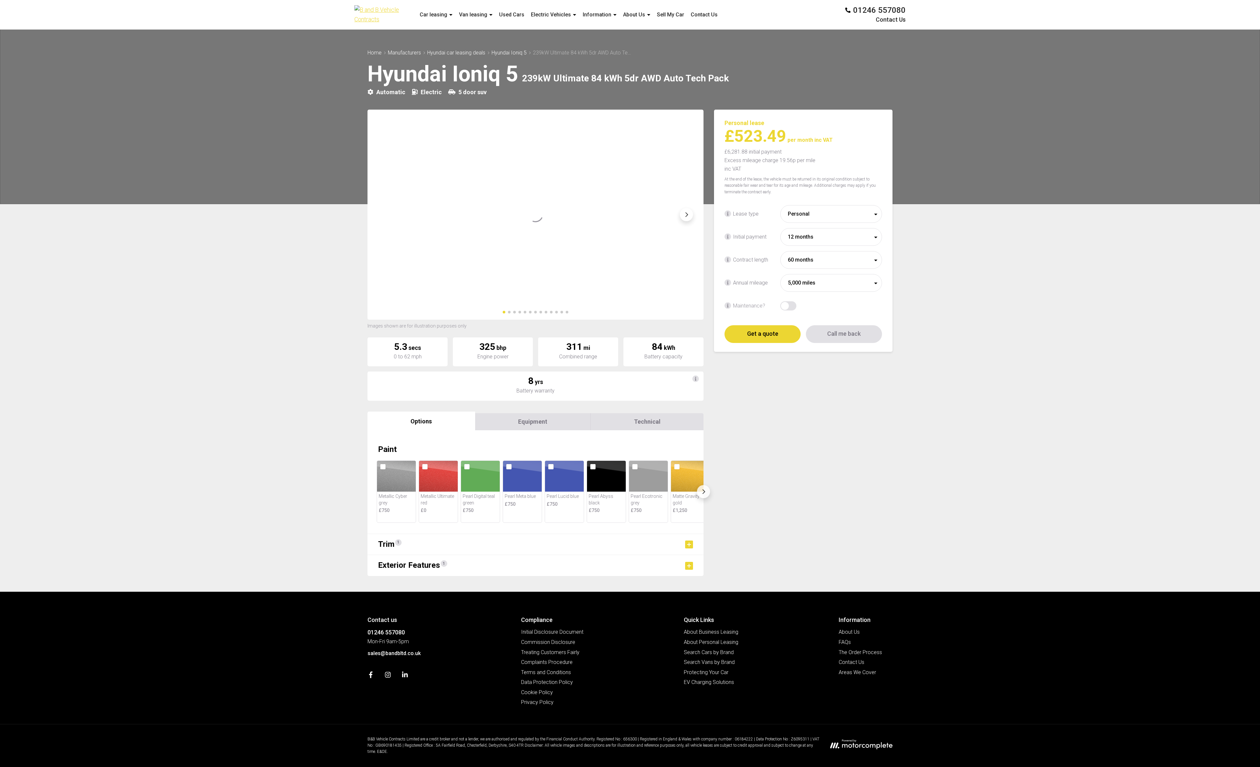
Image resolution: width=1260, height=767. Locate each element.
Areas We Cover (857, 672)
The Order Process (860, 652)
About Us (849, 632)
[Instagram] (387, 676)
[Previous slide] (384, 214)
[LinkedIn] (404, 676)
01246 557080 (386, 632)
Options (421, 421)
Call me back (844, 333)
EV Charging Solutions (709, 682)
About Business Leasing (711, 632)
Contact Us (704, 14)
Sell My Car (670, 14)
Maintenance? (749, 306)
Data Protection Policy (547, 682)
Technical (647, 421)
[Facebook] (370, 676)
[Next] (703, 491)
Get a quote (762, 333)
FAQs (845, 642)
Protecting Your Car (706, 672)
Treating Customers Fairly (550, 652)
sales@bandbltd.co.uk (394, 653)
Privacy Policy (537, 702)
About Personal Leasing (711, 642)
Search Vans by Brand (709, 662)
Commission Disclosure (548, 642)
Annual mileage (750, 283)
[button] (504, 312)
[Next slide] (686, 214)
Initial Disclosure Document (552, 632)
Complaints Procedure (547, 662)
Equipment (532, 421)
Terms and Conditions (546, 672)
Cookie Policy (537, 692)
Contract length (750, 260)
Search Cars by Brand (709, 652)
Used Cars (511, 14)
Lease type (746, 214)
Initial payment (749, 237)
